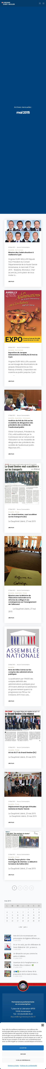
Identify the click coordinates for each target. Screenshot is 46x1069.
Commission (26, 418)
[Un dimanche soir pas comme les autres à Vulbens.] (7, 955)
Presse (17, 512)
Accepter (23, 1048)
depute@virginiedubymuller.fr (23, 1016)
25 (7, 921)
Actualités (11, 250)
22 (28, 918)
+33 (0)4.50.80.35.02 (25, 1014)
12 (12, 915)
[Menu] (43, 3)
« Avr (20, 927)
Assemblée (18, 418)
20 (17, 918)
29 (28, 921)
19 (12, 918)
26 (12, 921)
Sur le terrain (19, 250)
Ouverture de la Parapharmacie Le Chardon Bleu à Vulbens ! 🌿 (25, 963)
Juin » (25, 927)
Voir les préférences (23, 1060)
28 (23, 921)
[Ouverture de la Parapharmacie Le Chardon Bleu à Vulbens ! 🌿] (7, 964)
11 (7, 915)
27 (17, 921)
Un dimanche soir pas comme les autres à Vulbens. (25, 954)
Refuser (23, 1054)
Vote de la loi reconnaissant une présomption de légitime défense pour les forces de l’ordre (27, 937)
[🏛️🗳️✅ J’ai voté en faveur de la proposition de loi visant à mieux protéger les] (7, 973)
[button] (43, 1025)
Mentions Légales (13, 1066)
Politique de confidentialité (28, 1066)
